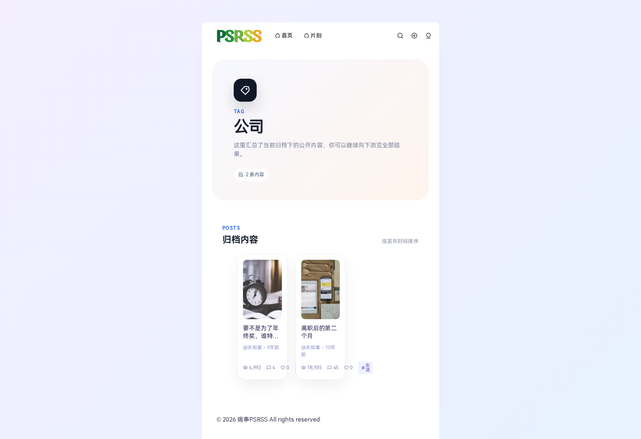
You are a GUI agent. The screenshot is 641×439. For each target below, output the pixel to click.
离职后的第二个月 (319, 332)
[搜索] (400, 35)
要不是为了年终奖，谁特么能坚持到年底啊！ (261, 332)
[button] (428, 36)
